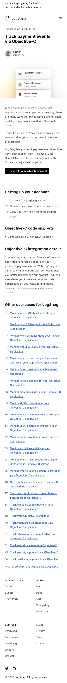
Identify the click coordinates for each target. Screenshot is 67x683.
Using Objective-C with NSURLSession (30, 236)
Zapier (9, 586)
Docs (39, 592)
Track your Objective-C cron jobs (29, 515)
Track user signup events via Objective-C (34, 552)
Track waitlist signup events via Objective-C (36, 559)
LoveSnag (11, 643)
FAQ (38, 599)
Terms (39, 637)
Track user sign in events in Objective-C (33, 545)
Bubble (9, 592)
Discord (9, 649)
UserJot (9, 655)
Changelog (42, 605)
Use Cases (42, 611)
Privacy (40, 630)
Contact (40, 643)
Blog (38, 586)
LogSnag (31, 200)
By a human (12, 637)
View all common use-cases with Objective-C (31, 566)
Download (11, 630)
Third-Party (11, 599)
